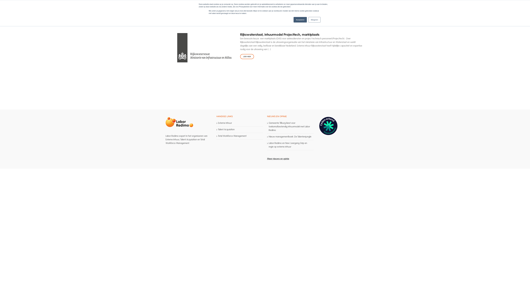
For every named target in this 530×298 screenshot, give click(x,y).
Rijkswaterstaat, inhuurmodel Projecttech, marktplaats (279, 35)
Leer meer (247, 56)
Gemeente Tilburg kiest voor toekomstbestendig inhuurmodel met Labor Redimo (289, 126)
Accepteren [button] (300, 19)
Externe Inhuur (225, 123)
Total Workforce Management (232, 136)
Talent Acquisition (226, 129)
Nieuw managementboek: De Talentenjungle (290, 137)
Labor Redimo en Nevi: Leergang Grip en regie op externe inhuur (288, 145)
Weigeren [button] (314, 19)
